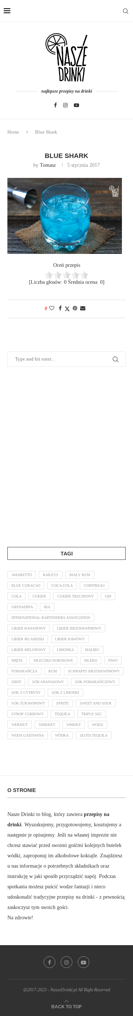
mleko (90, 660)
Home (13, 132)
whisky (73, 725)
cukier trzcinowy (75, 596)
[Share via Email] (82, 308)
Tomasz (48, 165)
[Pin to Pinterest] (75, 308)
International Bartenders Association (50, 618)
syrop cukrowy (27, 714)
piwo (112, 660)
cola (16, 596)
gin (108, 596)
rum (52, 671)
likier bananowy (28, 628)
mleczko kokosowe (53, 660)
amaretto (21, 575)
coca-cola (62, 585)
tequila (62, 714)
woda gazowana (27, 735)
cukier (39, 596)
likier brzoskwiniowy (79, 628)
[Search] (125, 11)
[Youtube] (76, 105)
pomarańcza (24, 671)
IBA (47, 607)
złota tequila (94, 735)
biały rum (79, 575)
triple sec (91, 714)
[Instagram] (65, 105)
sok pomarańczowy (95, 682)
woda (97, 725)
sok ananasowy (48, 682)
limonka (65, 650)
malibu (92, 650)
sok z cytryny (26, 692)
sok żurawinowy (28, 703)
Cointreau (94, 585)
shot (16, 682)
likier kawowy (70, 639)
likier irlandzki (27, 639)
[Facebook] (55, 105)
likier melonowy (28, 650)
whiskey (47, 725)
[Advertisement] (66, 455)
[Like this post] (51, 308)
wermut (19, 725)
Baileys (50, 575)
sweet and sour (96, 703)
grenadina (22, 607)
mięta (17, 660)
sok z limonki (65, 692)
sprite (62, 703)
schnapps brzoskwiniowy (94, 671)
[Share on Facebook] (60, 308)
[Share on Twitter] (67, 309)
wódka (62, 735)
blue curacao (25, 585)
